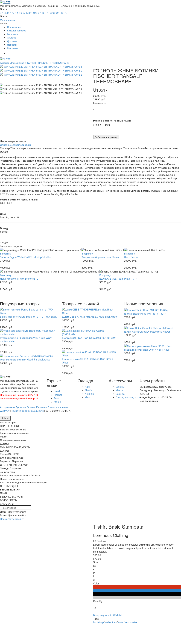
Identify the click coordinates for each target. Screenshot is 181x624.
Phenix (88, 390)
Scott (56, 398)
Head (57, 391)
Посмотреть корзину (12, 519)
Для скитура (17, 62)
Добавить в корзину (106, 137)
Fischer (58, 395)
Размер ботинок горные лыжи (112, 120)
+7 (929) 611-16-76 (56, 12)
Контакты (12, 48)
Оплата (11, 37)
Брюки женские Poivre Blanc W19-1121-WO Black (28, 316)
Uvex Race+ (131, 257)
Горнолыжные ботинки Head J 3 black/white (25, 359)
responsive (131, 622)
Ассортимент (7, 407)
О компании (14, 27)
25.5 (107, 125)
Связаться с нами (58, 407)
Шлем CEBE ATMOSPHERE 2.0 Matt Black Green (90, 316)
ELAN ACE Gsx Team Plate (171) (118, 278)
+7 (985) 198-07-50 (34, 12)
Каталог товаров (16, 30)
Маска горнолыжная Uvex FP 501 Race (147, 349)
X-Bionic (89, 393)
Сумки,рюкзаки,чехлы (128, 397)
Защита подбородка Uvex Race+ (100, 257)
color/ (121, 622)
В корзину (5, 253)
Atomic (57, 402)
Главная (5, 62)
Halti (87, 386)
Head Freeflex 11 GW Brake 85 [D (19, 278)
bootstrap (98, 622)
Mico (87, 397)
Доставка (12, 41)
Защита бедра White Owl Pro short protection (25, 257)
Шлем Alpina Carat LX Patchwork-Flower (147, 331)
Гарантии (12, 34)
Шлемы (120, 386)
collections (111, 622)
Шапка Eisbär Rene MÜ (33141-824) (145, 313)
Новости (12, 44)
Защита (120, 393)
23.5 (98, 125)
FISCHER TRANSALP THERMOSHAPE (47, 62)
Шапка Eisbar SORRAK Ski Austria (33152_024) (89, 337)
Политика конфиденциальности (27, 410)
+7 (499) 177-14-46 (11, 12)
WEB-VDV (5, 410)
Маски (119, 390)
